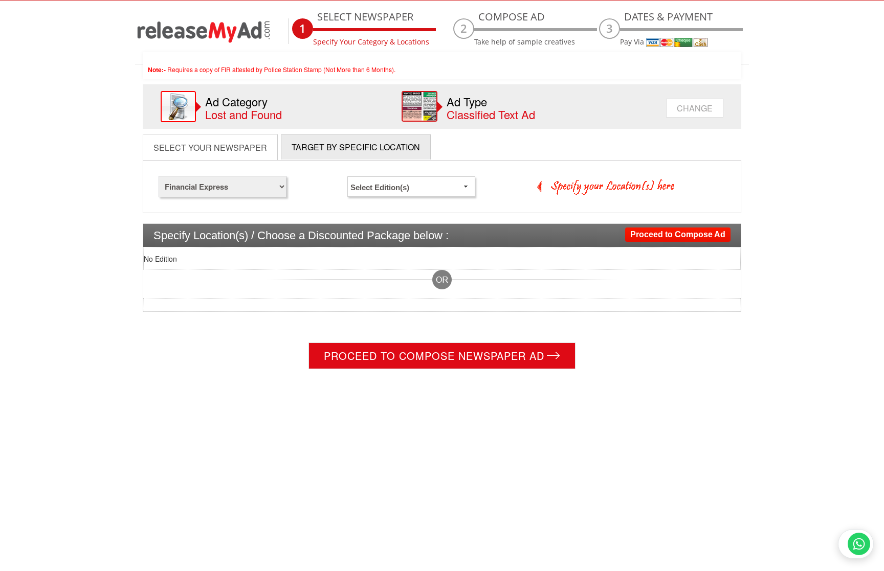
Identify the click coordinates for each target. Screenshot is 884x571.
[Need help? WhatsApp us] (856, 544)
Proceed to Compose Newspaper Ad (434, 355)
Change (695, 108)
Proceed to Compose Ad (677, 234)
